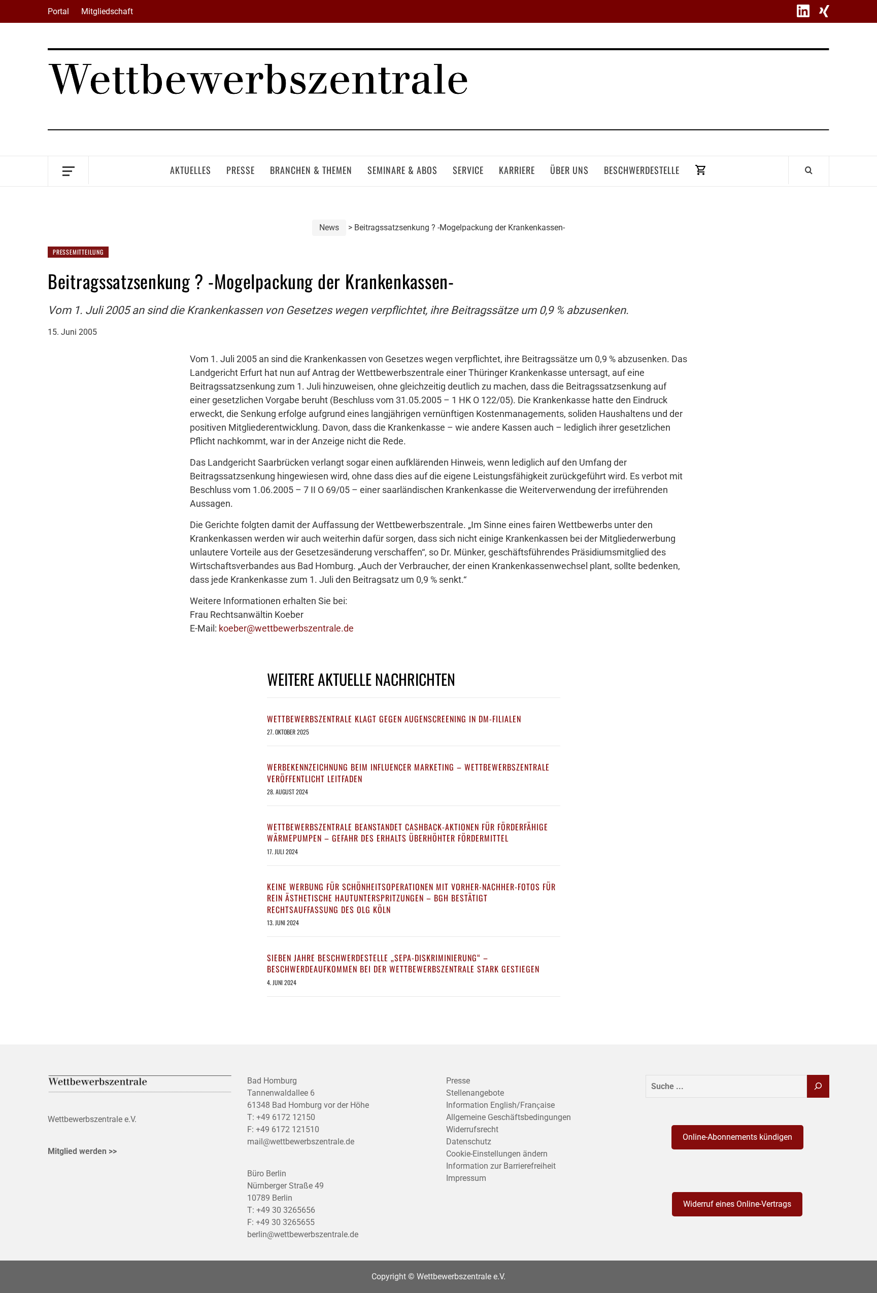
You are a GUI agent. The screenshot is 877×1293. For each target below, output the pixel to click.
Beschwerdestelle (642, 170)
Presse (240, 170)
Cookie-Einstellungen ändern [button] (497, 1154)
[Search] (809, 170)
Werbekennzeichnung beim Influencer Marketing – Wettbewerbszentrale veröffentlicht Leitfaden (408, 772)
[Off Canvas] (68, 170)
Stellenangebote (475, 1093)
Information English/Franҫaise (500, 1105)
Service (468, 170)
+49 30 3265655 (285, 1222)
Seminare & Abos (402, 170)
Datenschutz (468, 1141)
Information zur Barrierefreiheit (501, 1166)
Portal (58, 11)
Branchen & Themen (311, 170)
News (329, 227)
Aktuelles (190, 170)
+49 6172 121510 (287, 1129)
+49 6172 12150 (285, 1117)
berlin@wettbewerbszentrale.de (302, 1234)
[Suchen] (818, 1086)
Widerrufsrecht (472, 1129)
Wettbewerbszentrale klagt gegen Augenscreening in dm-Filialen (394, 719)
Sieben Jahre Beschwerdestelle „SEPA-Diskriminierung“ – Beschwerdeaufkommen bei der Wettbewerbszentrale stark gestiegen (403, 963)
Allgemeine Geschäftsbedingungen (508, 1117)
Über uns (569, 170)
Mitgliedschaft (107, 11)
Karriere (517, 170)
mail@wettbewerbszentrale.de (300, 1141)
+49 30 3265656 (285, 1210)
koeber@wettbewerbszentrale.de (286, 628)
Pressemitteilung (78, 252)
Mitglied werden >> (82, 1151)
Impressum (466, 1178)
